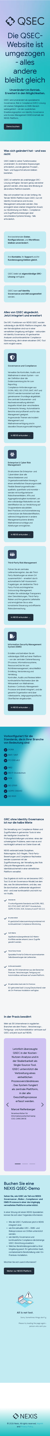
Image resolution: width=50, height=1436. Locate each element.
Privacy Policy (27, 1426)
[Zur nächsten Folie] (42, 1105)
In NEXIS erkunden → (20, 435)
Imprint (40, 1423)
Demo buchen (13, 126)
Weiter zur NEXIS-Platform (19, 1271)
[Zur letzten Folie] (8, 1105)
